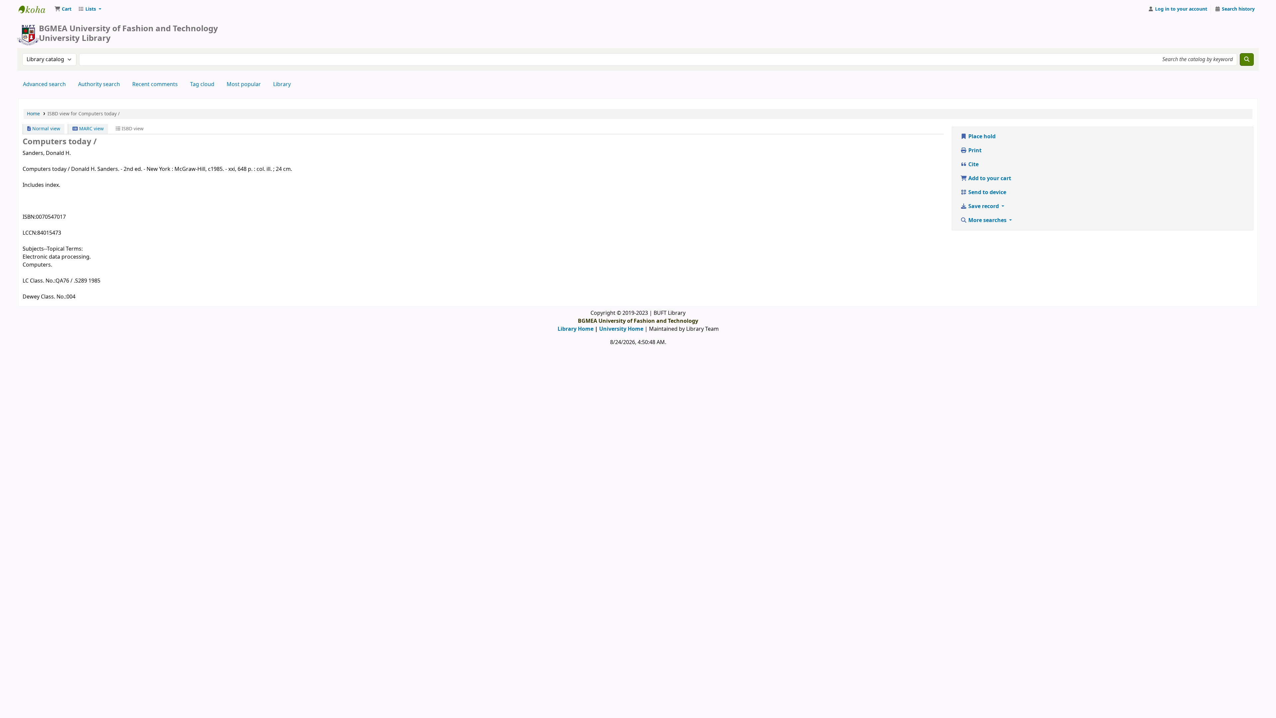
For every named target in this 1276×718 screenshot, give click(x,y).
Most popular (244, 84)
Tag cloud (202, 84)
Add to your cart (989, 178)
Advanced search (44, 84)
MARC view (91, 128)
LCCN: (30, 233)
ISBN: (29, 217)
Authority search (99, 84)
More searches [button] (987, 220)
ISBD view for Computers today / (84, 113)
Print (974, 151)
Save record (983, 206)
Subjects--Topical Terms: (53, 249)
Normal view (45, 128)
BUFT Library (35, 9)
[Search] (1247, 59)
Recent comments (155, 84)
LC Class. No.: (39, 281)
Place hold (981, 137)
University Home (621, 329)
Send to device (986, 192)
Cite (973, 165)
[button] (63, 9)
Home (33, 113)
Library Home (575, 329)
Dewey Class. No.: (44, 297)
